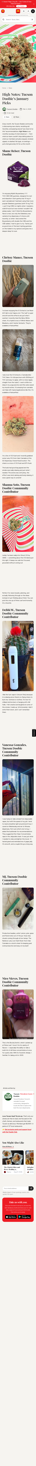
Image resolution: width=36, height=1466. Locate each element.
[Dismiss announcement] (34, 4)
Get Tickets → (21, 6)
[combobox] (17, 19)
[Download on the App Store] (11, 1217)
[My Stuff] (24, 11)
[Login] (28, 11)
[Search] (32, 19)
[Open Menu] (33, 11)
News (10, 88)
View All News (7, 1146)
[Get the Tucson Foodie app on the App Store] (3, 11)
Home (4, 88)
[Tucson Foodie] (18, 11)
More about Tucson (26, 1094)
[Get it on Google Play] (24, 1217)
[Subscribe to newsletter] (31, 1188)
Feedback (34, 733)
